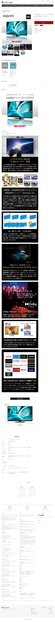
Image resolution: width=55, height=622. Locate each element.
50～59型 (14, 7)
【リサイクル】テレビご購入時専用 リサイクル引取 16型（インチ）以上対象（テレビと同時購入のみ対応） (13, 72)
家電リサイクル (29, 5)
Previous (3, 28)
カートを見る (51, 611)
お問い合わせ (47, 5)
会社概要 (42, 5)
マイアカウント (51, 607)
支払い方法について (33, 611)
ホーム (2, 7)
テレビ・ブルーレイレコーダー (8, 7)
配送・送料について (22, 5)
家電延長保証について (36, 5)
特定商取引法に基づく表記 (38, 29)
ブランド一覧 (14, 5)
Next (30, 28)
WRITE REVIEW (12, 85)
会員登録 (50, 608)
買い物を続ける (36, 32)
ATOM (44, 607)
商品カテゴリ (7, 5)
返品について (36, 28)
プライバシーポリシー (34, 614)
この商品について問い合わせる (38, 30)
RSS (42, 607)
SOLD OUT (43, 22)
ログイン (50, 610)
